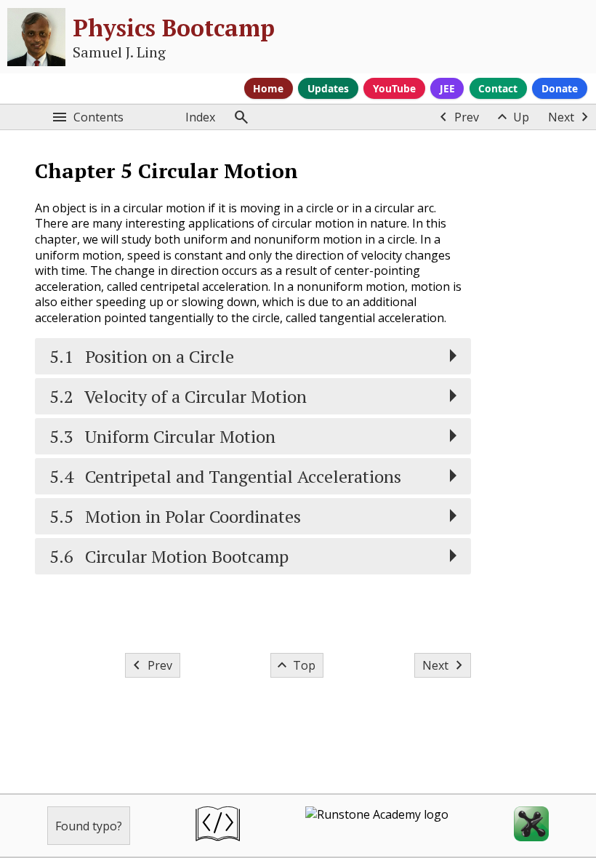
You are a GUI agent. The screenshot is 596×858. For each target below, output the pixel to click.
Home (268, 88)
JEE (447, 88)
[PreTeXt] (218, 825)
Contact (498, 88)
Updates (328, 88)
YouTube (394, 88)
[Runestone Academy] (376, 825)
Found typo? (88, 826)
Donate (559, 88)
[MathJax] (531, 825)
